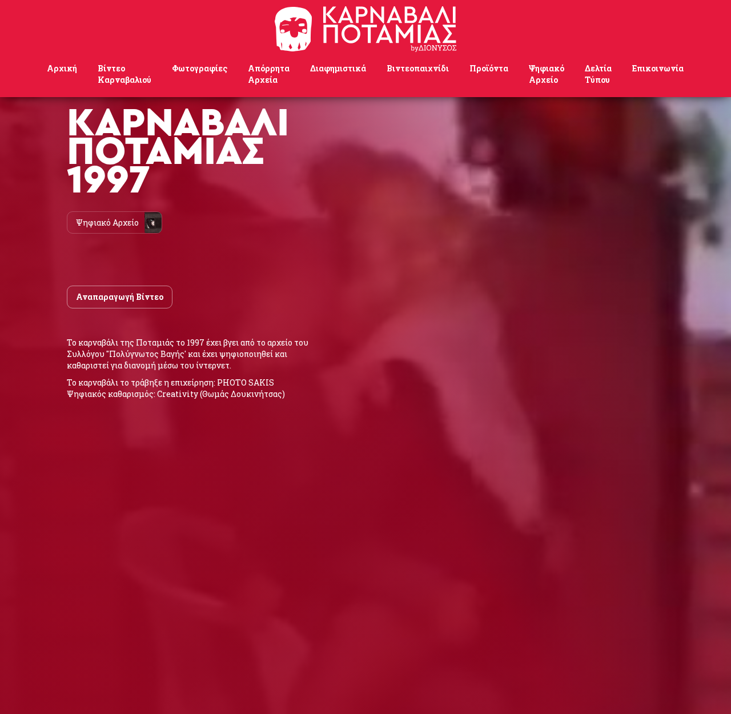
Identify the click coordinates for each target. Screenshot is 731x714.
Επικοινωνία (658, 68)
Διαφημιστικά (338, 68)
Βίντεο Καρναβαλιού (124, 74)
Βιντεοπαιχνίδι (418, 68)
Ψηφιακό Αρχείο (546, 74)
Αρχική (62, 68)
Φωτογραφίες (199, 68)
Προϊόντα (488, 68)
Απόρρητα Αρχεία (269, 74)
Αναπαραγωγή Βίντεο (119, 296)
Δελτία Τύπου (598, 74)
